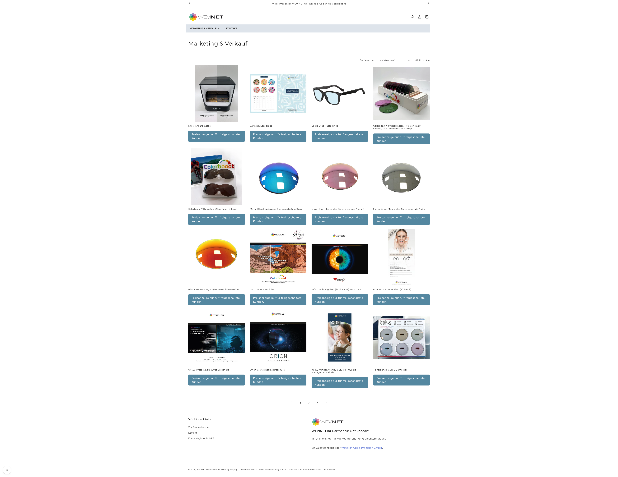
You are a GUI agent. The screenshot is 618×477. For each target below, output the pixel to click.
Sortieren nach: (368, 60)
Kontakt (192, 432)
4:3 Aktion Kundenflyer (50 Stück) (392, 289)
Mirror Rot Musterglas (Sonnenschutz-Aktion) (213, 289)
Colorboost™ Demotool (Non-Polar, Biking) (212, 209)
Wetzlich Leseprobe (261, 125)
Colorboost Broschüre (262, 289)
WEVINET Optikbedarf (207, 469)
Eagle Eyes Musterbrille (325, 125)
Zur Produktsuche (198, 427)
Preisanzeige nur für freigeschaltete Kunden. (216, 136)
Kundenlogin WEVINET (201, 438)
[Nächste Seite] (326, 402)
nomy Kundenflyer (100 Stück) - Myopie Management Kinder (334, 371)
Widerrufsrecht (247, 469)
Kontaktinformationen (310, 469)
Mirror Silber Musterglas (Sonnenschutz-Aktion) (400, 209)
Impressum (329, 469)
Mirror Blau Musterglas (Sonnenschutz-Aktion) (276, 209)
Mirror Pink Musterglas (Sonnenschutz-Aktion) (338, 209)
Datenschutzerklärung (268, 469)
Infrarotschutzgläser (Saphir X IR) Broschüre (336, 289)
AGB (284, 469)
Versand (293, 469)
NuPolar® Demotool (199, 125)
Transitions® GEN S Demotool (390, 369)
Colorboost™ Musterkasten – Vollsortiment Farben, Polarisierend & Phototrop (397, 127)
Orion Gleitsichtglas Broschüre (267, 369)
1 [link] (291, 402)
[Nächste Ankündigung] (428, 3)
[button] (412, 16)
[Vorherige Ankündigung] (189, 3)
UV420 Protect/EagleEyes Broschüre (208, 369)
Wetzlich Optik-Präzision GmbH (361, 447)
